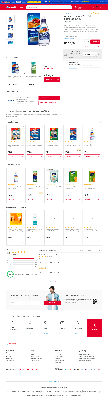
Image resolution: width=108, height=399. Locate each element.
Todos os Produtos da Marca (48, 102)
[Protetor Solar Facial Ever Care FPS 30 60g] (35, 219)
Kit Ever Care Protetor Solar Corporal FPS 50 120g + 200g (15, 230)
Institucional (10, 350)
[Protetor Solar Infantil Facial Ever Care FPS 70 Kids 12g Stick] (73, 219)
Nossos (33, 351)
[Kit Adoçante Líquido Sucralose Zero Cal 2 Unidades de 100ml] (35, 133)
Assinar (87, 46)
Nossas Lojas (9, 358)
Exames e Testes (35, 356)
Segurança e (83, 351)
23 (86, 195)
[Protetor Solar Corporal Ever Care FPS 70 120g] (54, 219)
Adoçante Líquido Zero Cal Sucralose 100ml (14, 77)
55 (10, 237)
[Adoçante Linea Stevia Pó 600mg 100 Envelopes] (92, 176)
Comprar (94, 41)
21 (48, 152)
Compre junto (50, 79)
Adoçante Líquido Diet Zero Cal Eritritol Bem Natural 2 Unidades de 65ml (16, 145)
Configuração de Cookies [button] (85, 360)
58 (67, 237)
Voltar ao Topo (53, 381)
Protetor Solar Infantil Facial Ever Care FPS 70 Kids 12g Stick (72, 231)
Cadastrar (52, 302)
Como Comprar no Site (60, 352)
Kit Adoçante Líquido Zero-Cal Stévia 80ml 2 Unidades (53, 144)
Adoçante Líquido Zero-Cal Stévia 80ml (33, 187)
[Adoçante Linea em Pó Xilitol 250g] (54, 176)
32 (29, 237)
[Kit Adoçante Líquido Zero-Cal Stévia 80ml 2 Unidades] (54, 133)
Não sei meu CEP (73, 68)
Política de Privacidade (84, 354)
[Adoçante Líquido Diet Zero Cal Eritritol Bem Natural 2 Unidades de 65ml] (15, 133)
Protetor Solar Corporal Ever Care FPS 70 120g (53, 230)
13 (67, 152)
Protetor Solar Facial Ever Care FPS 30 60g (34, 230)
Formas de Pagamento (60, 354)
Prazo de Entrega (59, 356)
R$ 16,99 (67, 150)
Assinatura (33, 362)
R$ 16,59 (12, 85)
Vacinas (32, 354)
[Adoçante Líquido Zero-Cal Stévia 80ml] (35, 176)
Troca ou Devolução (59, 360)
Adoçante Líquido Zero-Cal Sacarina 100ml (91, 144)
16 (67, 195)
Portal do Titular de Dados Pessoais (87, 356)
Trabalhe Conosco (10, 354)
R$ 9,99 (30, 85)
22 (86, 237)
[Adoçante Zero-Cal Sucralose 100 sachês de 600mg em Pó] (73, 133)
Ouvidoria (8, 356)
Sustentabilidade (10, 360)
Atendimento (59, 350)
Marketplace (58, 362)
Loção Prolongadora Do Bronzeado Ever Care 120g (91, 230)
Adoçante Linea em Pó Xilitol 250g (53, 187)
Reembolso (57, 358)
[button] (10, 19)
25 (10, 152)
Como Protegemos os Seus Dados (87, 358)
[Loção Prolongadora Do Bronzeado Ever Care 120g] (92, 219)
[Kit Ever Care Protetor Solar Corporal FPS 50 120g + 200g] (15, 219)
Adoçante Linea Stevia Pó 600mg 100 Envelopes (90, 187)
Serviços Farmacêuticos (36, 358)
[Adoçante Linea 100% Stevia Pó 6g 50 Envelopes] (73, 176)
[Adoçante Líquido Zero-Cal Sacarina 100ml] (92, 133)
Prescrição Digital (35, 360)
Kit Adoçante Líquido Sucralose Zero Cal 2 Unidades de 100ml (35, 144)
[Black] (54, 1)
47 (48, 195)
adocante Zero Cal (45, 98)
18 (29, 152)
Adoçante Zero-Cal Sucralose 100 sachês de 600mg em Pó (72, 144)
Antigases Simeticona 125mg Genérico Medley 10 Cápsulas (33, 77)
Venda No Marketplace (11, 352)
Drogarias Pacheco (69, 38)
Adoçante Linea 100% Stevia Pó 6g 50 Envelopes (73, 187)
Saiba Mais (71, 57)
